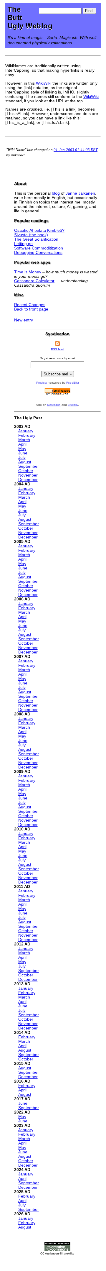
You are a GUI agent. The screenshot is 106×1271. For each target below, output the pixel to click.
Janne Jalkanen (80, 193)
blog (56, 193)
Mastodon (54, 404)
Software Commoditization (38, 248)
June (22, 453)
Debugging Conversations (38, 252)
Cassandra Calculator (34, 281)
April (22, 444)
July (22, 457)
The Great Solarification (36, 239)
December (28, 479)
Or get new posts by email (57, 358)
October (25, 471)
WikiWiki (43, 83)
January (25, 431)
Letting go (23, 244)
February (26, 435)
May (22, 448)
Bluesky (73, 404)
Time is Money (27, 272)
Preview (41, 382)
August (24, 462)
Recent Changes (29, 305)
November (28, 475)
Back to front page (31, 309)
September (28, 466)
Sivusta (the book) (31, 235)
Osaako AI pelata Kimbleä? (39, 230)
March (24, 440)
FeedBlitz (72, 382)
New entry (23, 320)
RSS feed (57, 349)
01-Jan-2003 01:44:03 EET (75, 149)
